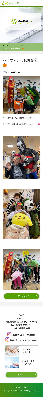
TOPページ (20, 374)
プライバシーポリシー (21, 387)
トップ (5, 45)
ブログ (16, 45)
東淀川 (6, 72)
